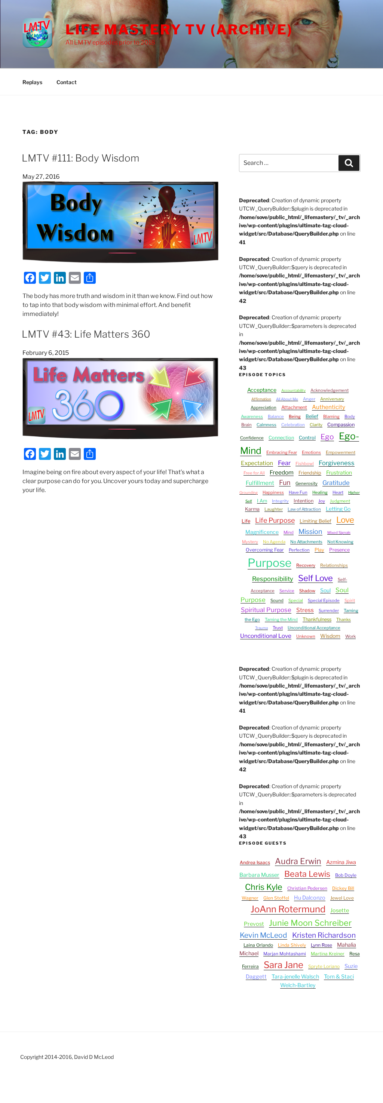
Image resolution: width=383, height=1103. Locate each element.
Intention (303, 501)
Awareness (252, 416)
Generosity (306, 483)
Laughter (273, 509)
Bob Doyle (345, 875)
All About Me (287, 399)
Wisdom (330, 636)
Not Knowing (340, 541)
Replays (32, 82)
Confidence (252, 437)
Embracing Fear (281, 452)
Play (319, 550)
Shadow (307, 590)
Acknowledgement (329, 390)
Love (345, 520)
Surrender (329, 610)
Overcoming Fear (265, 550)
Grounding (248, 492)
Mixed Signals (338, 532)
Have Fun (298, 492)
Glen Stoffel (276, 898)
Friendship (309, 473)
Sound (277, 600)
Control (307, 437)
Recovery (305, 565)
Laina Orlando (258, 945)
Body (349, 416)
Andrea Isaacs (255, 862)
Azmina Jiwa (341, 862)
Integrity (280, 501)
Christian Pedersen (307, 888)
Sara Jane (283, 964)
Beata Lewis (307, 874)
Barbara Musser (259, 875)
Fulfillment (260, 482)
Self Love (315, 578)
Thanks (343, 619)
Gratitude (336, 482)
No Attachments (306, 541)
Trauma (261, 628)
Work (350, 636)
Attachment (294, 407)
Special (295, 600)
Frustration (339, 472)
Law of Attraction (304, 509)
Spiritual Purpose (266, 610)
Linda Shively (292, 945)
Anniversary (332, 399)
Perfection (299, 550)
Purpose (269, 562)
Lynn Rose (321, 945)
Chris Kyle (263, 887)
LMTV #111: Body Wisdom (80, 158)
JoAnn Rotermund (288, 909)
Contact (66, 82)
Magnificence (262, 532)
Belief (312, 416)
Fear (284, 463)
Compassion (341, 424)
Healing (320, 492)
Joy (321, 501)
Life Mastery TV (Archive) (179, 29)
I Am (262, 501)
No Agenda (274, 541)
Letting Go (338, 509)
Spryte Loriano (324, 966)
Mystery (250, 541)
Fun (285, 482)
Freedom (282, 472)
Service (286, 590)
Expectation (257, 463)
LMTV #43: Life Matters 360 (86, 334)
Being (295, 416)
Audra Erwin (298, 861)
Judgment (340, 501)
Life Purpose (275, 520)
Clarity (316, 424)
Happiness (273, 492)
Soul (325, 590)
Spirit (349, 600)
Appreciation (263, 407)
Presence (339, 550)
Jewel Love (342, 898)
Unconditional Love (265, 635)
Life (246, 521)
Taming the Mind (281, 619)
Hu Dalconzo (309, 897)
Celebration (293, 424)
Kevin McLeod (263, 935)
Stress (305, 610)
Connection (281, 437)
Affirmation (261, 399)
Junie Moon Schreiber (310, 923)
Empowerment (340, 452)
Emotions (311, 452)
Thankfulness (317, 619)
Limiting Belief (315, 521)
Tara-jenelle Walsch (295, 976)
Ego (327, 436)
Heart (338, 492)
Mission (310, 531)
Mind (289, 532)
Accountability (293, 390)
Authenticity (328, 407)
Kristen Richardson (324, 935)
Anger (309, 399)
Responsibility (272, 579)
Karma (252, 509)
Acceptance (261, 390)
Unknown (305, 636)
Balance (276, 416)
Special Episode (324, 600)
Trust (278, 627)
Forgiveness (337, 463)
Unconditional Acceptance (314, 627)
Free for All (254, 473)
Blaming (331, 416)
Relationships (334, 565)
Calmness (266, 424)
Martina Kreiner (327, 953)
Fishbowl (304, 463)
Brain (246, 424)
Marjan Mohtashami (284, 953)
